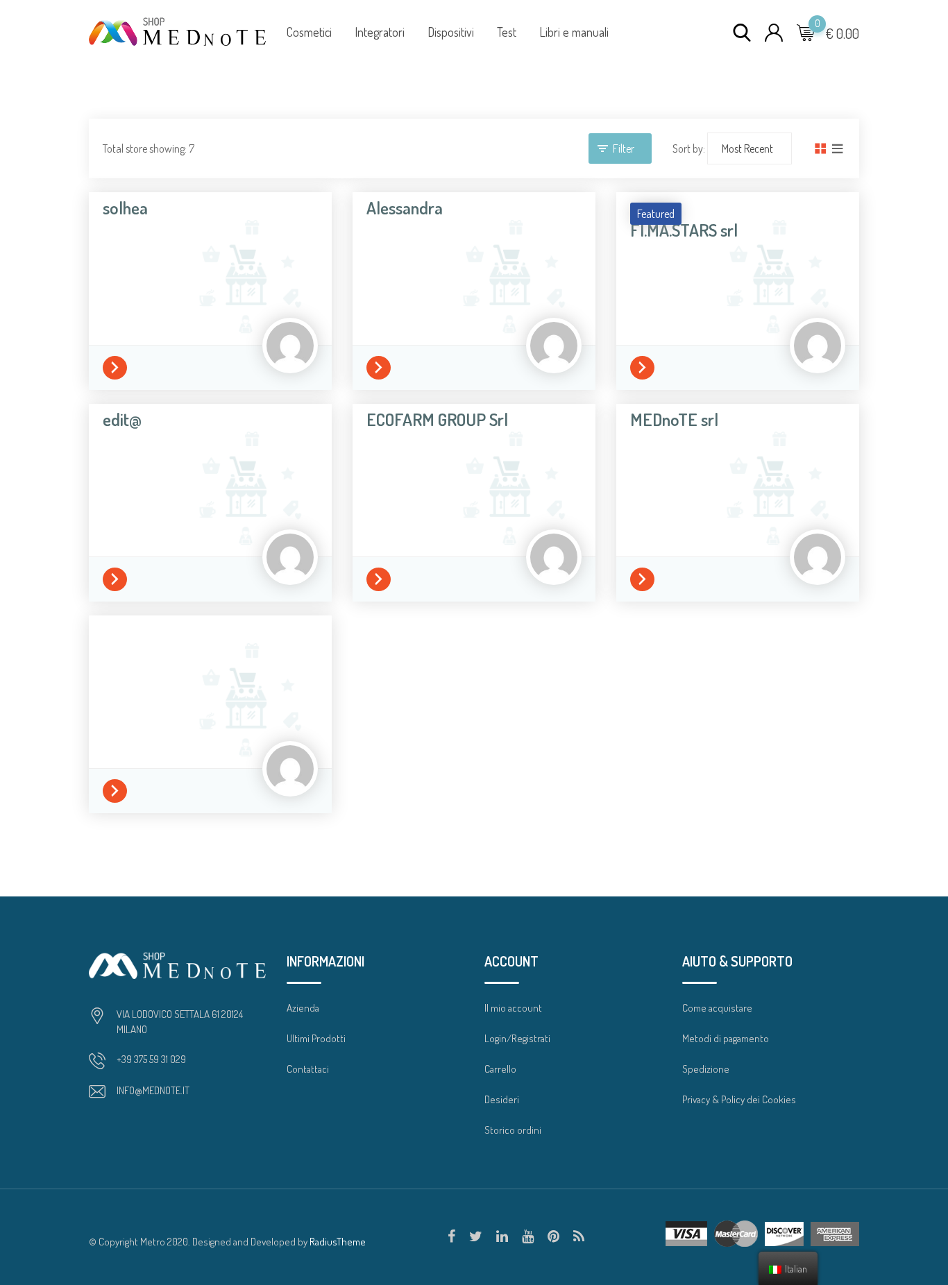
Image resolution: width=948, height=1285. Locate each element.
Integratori (380, 32)
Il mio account (513, 1007)
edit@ (122, 419)
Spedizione (705, 1068)
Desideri (501, 1099)
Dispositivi (451, 32)
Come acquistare (717, 1007)
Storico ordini (512, 1130)
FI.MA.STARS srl (684, 230)
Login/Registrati (517, 1038)
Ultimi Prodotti (316, 1038)
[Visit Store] (118, 366)
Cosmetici (309, 32)
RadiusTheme (338, 1241)
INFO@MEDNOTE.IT (153, 1090)
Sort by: (688, 148)
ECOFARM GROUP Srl (437, 419)
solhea (125, 207)
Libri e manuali (574, 32)
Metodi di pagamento (725, 1038)
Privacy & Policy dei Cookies (739, 1099)
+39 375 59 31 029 (151, 1059)
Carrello (500, 1068)
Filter (623, 148)
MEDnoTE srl (674, 419)
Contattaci (308, 1068)
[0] (806, 32)
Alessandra (404, 207)
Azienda (303, 1007)
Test (506, 32)
